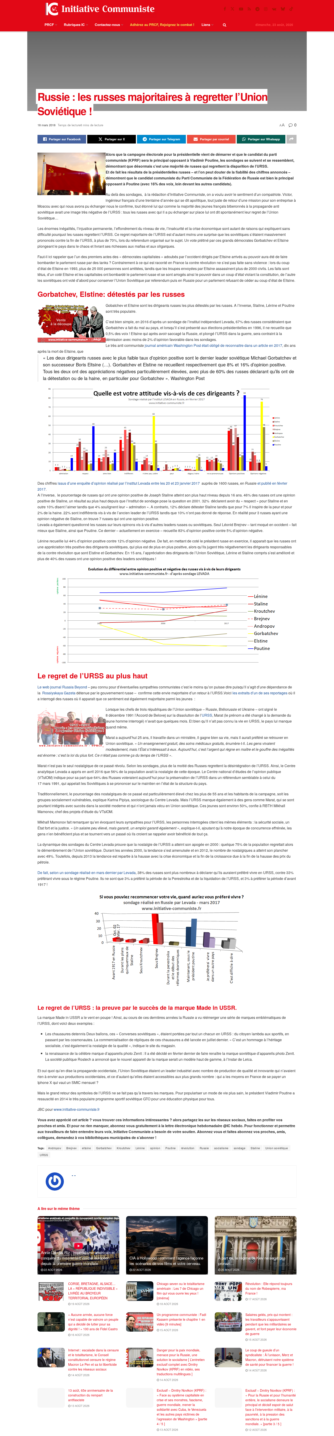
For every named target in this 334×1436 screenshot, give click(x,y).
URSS (207, 715)
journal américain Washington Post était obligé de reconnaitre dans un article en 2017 (213, 345)
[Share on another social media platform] (292, 139)
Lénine (140, 1148)
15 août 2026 (168, 1330)
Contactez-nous (107, 24)
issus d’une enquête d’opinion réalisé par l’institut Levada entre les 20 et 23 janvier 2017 (129, 483)
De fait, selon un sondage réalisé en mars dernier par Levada (86, 872)
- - (74, 1175)
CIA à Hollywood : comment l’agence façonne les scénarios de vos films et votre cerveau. (166, 1260)
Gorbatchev (104, 1148)
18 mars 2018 (46, 125)
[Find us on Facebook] (225, 9)
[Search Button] (224, 24)
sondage (240, 1148)
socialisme (221, 1148)
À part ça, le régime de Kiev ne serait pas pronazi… (252, 1260)
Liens (206, 24)
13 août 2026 (80, 1406)
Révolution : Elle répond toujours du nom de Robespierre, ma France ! (268, 1288)
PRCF (49, 24)
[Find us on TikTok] (291, 9)
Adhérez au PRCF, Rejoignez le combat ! (162, 24)
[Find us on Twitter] (232, 9)
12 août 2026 (257, 1429)
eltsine (86, 1148)
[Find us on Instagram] (265, 9)
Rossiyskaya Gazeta (58, 692)
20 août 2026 (229, 1270)
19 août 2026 (80, 1304)
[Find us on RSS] (249, 9)
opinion (155, 1148)
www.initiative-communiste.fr (77, 1109)
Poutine (170, 1148)
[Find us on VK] (274, 9)
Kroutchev (123, 1148)
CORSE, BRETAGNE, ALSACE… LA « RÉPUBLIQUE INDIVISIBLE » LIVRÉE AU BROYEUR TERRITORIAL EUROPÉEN (93, 1290)
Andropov (54, 1148)
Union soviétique (276, 1148)
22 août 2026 (52, 1270)
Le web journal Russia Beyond (62, 687)
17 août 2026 (257, 1299)
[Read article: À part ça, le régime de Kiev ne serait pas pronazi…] (256, 1245)
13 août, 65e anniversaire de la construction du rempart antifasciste (90, 1395)
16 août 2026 (80, 1335)
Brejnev (71, 1148)
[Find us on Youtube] (241, 9)
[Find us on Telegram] (257, 9)
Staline (255, 1148)
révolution (187, 1148)
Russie (204, 1148)
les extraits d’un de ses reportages (259, 692)
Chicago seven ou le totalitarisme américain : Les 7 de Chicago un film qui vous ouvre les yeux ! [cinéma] (180, 1290)
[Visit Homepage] (99, 9)
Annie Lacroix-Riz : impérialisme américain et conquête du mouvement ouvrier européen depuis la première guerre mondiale (78, 1258)
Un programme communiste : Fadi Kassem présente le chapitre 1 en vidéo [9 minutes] (181, 1319)
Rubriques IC (74, 24)
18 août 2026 (168, 1304)
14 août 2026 (80, 1375)
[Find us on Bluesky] (283, 9)
